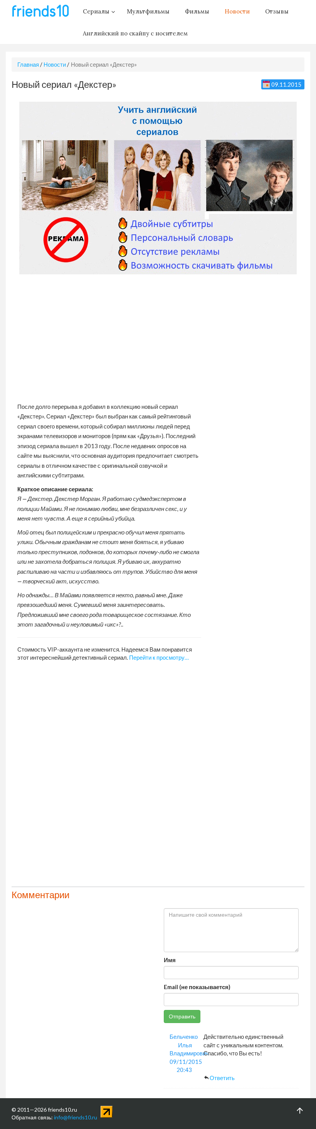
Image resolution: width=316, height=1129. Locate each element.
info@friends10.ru (75, 1117)
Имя (170, 959)
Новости (55, 64)
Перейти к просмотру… (159, 657)
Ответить (222, 1077)
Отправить (182, 1016)
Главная (28, 64)
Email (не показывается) (197, 986)
